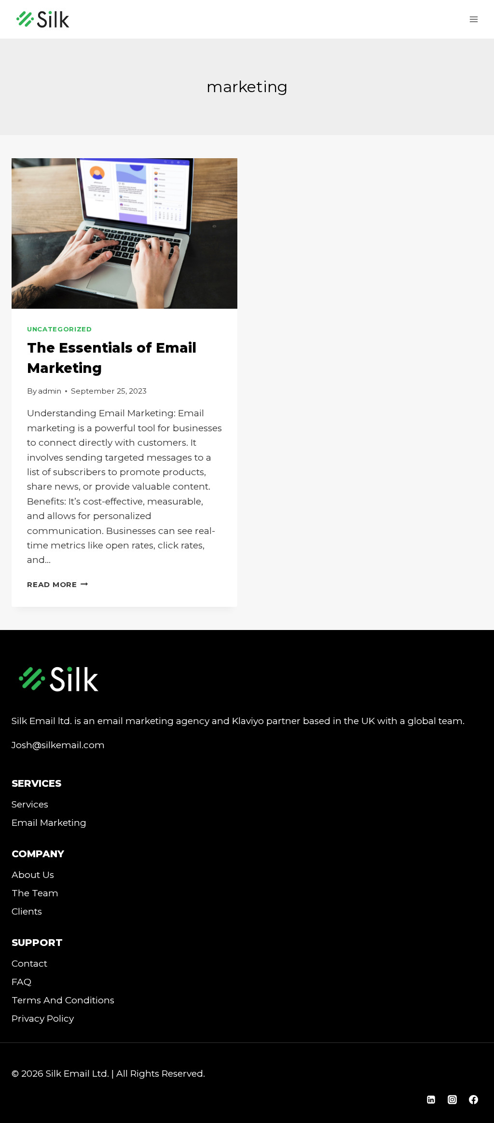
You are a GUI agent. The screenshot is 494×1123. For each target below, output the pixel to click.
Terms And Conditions (63, 1000)
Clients (27, 911)
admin (49, 391)
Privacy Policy (43, 1018)
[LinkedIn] (431, 1099)
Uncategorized (59, 329)
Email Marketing (49, 822)
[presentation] (124, 233)
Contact (29, 963)
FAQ (21, 981)
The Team (35, 893)
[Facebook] (473, 1099)
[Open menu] (473, 19)
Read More (57, 584)
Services (30, 804)
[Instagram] (452, 1099)
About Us (33, 874)
